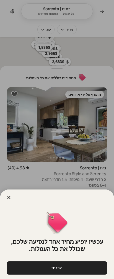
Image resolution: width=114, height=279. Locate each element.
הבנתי (57, 268)
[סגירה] (9, 197)
